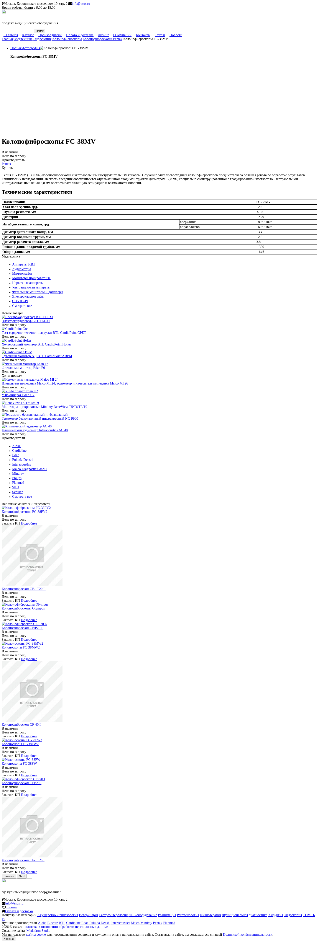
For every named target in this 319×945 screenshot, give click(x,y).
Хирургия (275, 915)
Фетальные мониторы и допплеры (37, 292)
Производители (50, 35)
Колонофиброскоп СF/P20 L (22, 628)
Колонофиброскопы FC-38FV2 (24, 511)
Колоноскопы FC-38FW (19, 763)
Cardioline (19, 450)
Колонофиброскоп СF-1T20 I (23, 860)
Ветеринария (88, 915)
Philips (16, 478)
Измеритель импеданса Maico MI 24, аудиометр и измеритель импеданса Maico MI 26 (65, 383)
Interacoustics (21, 464)
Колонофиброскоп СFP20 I (21, 783)
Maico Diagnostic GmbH (29, 469)
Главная (12, 35)
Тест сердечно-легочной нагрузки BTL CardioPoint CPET (44, 332)
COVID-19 (20, 301)
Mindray (18, 473)
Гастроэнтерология (113, 915)
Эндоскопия (42, 39)
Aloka (16, 446)
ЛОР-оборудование (142, 915)
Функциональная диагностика (244, 915)
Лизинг (103, 35)
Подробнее (29, 523)
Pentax (6, 164)
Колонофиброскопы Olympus (23, 608)
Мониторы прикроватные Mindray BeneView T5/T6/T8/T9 (44, 407)
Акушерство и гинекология (57, 915)
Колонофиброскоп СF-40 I (21, 724)
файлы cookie (36, 934)
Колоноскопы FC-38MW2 (21, 647)
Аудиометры (21, 269)
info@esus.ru (81, 3)
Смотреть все (22, 306)
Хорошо (8, 938)
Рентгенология (188, 915)
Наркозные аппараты (27, 283)
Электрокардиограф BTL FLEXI (26, 321)
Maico (135, 923)
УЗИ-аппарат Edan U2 (18, 395)
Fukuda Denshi (22, 459)
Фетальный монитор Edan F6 (23, 368)
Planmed (18, 482)
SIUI (15, 487)
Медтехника (23, 39)
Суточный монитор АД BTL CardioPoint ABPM (37, 356)
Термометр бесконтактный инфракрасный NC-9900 (40, 418)
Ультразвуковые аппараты (31, 287)
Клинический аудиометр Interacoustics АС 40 (35, 430)
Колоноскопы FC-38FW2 (20, 744)
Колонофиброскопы (67, 39)
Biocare (52, 923)
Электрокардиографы (28, 296)
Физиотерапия (210, 915)
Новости (175, 35)
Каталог (28, 35)
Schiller (17, 492)
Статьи (160, 35)
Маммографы (22, 273)
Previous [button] (9, 876)
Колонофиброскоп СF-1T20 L (24, 589)
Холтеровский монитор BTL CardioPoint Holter (36, 344)
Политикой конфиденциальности (247, 934)
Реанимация (167, 915)
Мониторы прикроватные (31, 278)
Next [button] (22, 876)
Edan (15, 455)
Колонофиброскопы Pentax (102, 39)
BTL (62, 923)
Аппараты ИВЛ (23, 264)
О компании (122, 35)
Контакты (143, 35)
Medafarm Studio (38, 930)
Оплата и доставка (80, 35)
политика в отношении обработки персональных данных (66, 927)
